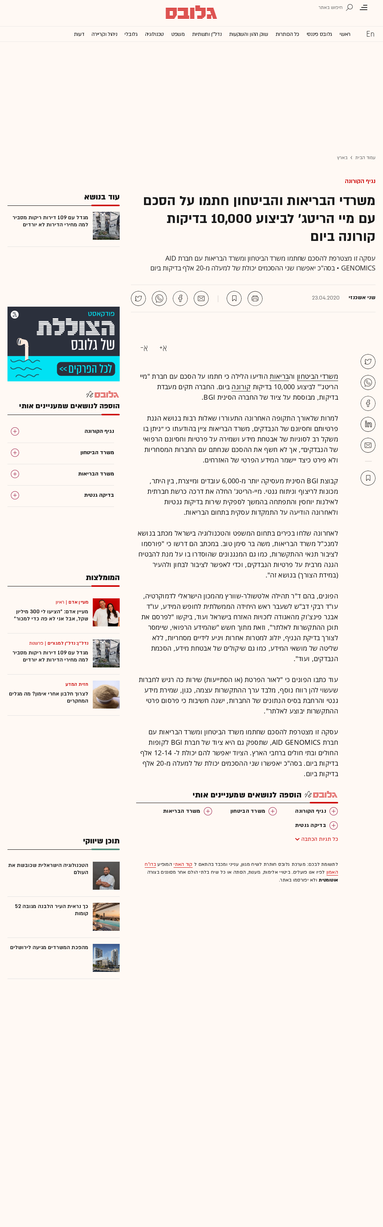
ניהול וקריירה (104, 34)
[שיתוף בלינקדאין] (368, 424)
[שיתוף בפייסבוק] (180, 298)
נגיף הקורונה (360, 181)
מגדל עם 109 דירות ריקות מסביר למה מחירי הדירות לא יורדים (50, 221)
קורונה (241, 386)
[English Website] (370, 33)
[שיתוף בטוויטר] (138, 298)
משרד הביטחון (248, 811)
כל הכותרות (287, 34)
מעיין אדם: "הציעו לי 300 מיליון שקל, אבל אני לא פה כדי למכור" (51, 615)
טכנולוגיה (154, 34)
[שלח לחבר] (368, 445)
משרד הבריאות (181, 811)
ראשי (345, 34)
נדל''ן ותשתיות (207, 34)
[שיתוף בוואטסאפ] (159, 298)
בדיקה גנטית (310, 825)
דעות (79, 34)
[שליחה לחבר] (201, 298)
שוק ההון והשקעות (248, 34)
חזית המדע (76, 684)
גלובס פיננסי (319, 34)
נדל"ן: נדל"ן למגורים (68, 643)
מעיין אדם (78, 602)
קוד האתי (183, 864)
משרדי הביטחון (317, 376)
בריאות (279, 376)
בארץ (342, 158)
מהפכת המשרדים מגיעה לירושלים (49, 947)
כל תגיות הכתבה (319, 839)
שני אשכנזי (362, 297)
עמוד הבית (365, 158)
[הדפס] (255, 298)
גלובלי (131, 34)
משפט (178, 34)
